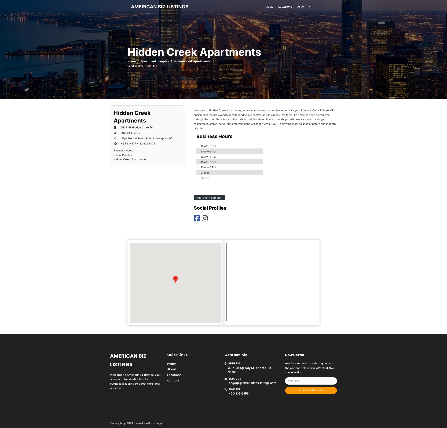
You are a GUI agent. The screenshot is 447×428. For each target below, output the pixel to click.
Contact (173, 381)
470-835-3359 (239, 393)
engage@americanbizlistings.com (252, 383)
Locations (285, 6)
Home (269, 6)
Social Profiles (123, 155)
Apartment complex (154, 61)
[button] (175, 279)
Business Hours (123, 150)
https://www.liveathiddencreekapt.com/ (146, 138)
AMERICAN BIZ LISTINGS (160, 7)
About (171, 369)
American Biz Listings (128, 360)
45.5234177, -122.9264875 (138, 143)
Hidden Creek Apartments (130, 159)
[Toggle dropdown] (308, 7)
